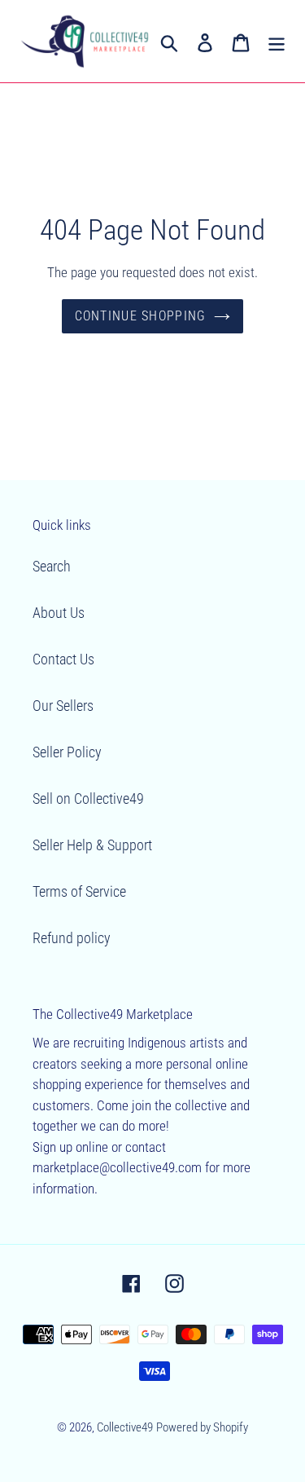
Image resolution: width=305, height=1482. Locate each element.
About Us (59, 612)
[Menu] (276, 41)
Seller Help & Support (92, 844)
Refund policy (72, 937)
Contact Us (63, 659)
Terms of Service (79, 891)
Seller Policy (67, 752)
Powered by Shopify (202, 1427)
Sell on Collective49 (88, 798)
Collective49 (125, 1427)
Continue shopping (141, 316)
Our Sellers (63, 705)
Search (52, 566)
